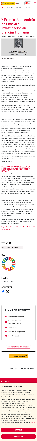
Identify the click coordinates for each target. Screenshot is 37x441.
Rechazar (18, 436)
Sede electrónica (17, 356)
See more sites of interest (18, 347)
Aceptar (18, 430)
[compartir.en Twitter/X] (7, 291)
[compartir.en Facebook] (3, 291)
